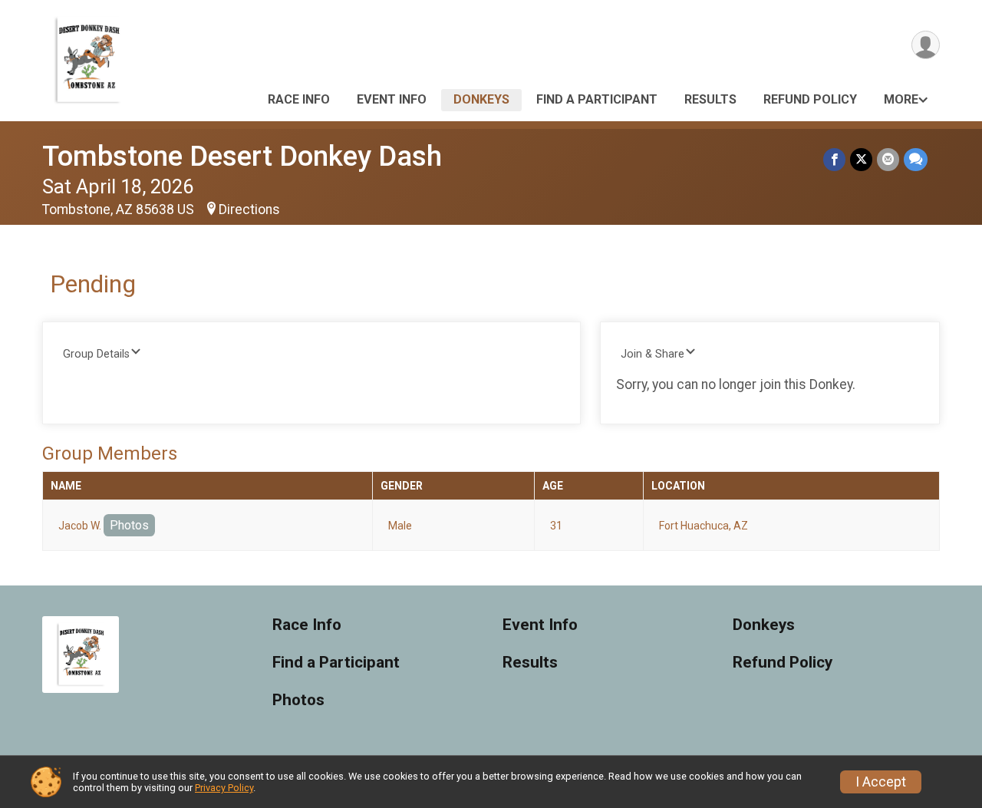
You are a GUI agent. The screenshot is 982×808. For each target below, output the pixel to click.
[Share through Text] (916, 159)
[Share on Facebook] (834, 159)
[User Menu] (925, 45)
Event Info (392, 99)
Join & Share (652, 354)
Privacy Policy (224, 787)
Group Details (96, 354)
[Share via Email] (888, 159)
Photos (129, 525)
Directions (249, 209)
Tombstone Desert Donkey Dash (242, 156)
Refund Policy (810, 99)
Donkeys (481, 99)
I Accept (880, 782)
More (901, 99)
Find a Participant (596, 99)
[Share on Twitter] (861, 159)
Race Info (299, 99)
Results (710, 99)
